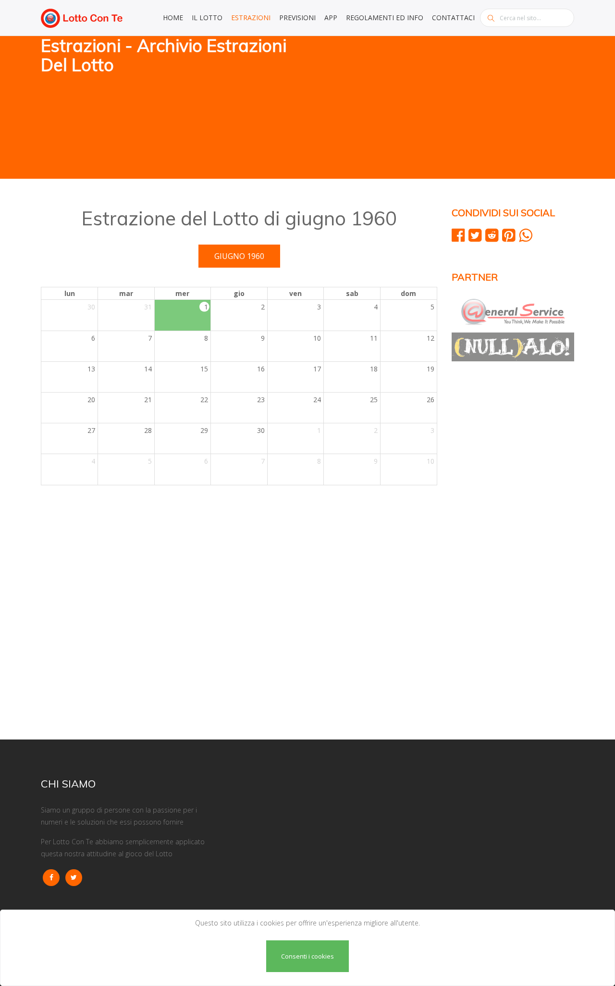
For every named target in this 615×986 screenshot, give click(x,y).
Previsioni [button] (297, 17)
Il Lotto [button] (207, 17)
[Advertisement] (444, 108)
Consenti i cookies (307, 956)
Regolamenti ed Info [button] (384, 17)
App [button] (330, 17)
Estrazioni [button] (251, 17)
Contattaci (453, 17)
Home (173, 17)
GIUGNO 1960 (239, 256)
